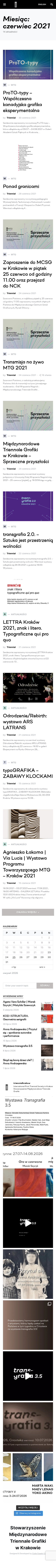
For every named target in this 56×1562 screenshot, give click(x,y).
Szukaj (44, 985)
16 (49, 947)
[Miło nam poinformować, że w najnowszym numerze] (28, 1121)
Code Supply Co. (39, 1553)
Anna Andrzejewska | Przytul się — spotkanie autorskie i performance (20, 1032)
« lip (14, 967)
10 (6, 947)
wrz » (42, 967)
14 (35, 947)
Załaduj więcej (26, 912)
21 (35, 952)
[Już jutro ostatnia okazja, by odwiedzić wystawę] (28, 1223)
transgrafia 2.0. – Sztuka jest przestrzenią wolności (28, 540)
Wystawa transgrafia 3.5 (17, 1046)
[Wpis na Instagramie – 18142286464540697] (28, 1325)
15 (42, 947)
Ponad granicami (21, 186)
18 (14, 952)
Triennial (11, 117)
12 (21, 947)
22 (41, 952)
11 (14, 947)
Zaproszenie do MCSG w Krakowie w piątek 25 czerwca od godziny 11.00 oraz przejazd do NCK (27, 274)
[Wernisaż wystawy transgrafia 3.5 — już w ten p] (28, 1376)
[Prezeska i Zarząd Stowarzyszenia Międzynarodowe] (28, 1172)
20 (28, 952)
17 (7, 952)
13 (28, 947)
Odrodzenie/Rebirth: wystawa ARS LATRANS (25, 722)
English (42, 4)
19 (21, 952)
